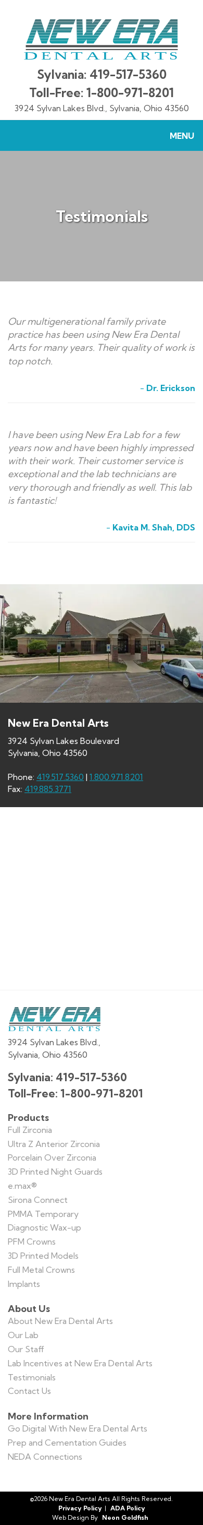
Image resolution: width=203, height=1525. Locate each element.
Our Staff (26, 1349)
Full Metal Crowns (41, 1269)
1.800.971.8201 (116, 777)
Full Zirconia (30, 1130)
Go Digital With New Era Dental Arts (77, 1428)
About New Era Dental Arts (60, 1321)
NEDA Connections (45, 1456)
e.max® (22, 1185)
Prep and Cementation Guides (67, 1442)
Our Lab (23, 1335)
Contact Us (29, 1391)
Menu (182, 136)
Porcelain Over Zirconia (52, 1157)
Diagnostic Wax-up (44, 1227)
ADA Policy (127, 1508)
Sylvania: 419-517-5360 (102, 74)
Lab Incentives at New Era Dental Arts (80, 1363)
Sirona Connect (38, 1200)
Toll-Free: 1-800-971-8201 (101, 92)
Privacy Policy (80, 1508)
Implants (24, 1284)
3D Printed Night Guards (55, 1171)
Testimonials (32, 1377)
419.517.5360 (60, 777)
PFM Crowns (32, 1241)
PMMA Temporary (43, 1214)
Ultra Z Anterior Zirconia (54, 1144)
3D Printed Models (43, 1255)
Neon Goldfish (125, 1517)
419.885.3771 (47, 789)
